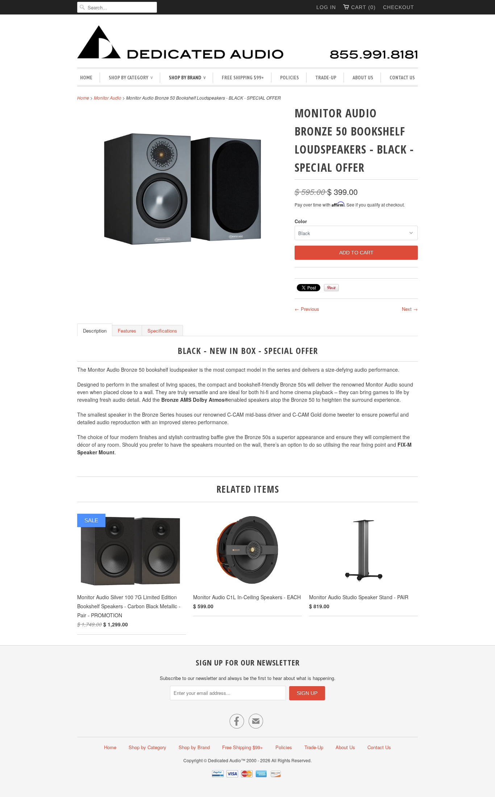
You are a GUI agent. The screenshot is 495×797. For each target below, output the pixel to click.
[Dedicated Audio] (247, 42)
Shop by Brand (187, 77)
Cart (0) (363, 7)
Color (301, 221)
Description (95, 330)
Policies (289, 77)
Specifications (162, 330)
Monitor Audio (107, 98)
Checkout (398, 7)
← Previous (307, 308)
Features (127, 330)
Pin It (331, 287)
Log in (326, 7)
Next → (410, 308)
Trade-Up (325, 77)
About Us (363, 77)
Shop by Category (131, 77)
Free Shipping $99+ (243, 77)
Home (86, 77)
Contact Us (402, 77)
